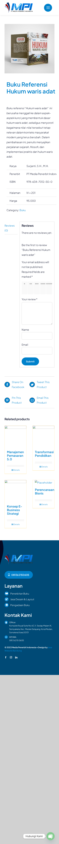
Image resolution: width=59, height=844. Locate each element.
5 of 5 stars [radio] (50, 287)
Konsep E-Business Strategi (14, 509)
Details (17, 470)
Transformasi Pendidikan (44, 453)
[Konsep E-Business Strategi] (15, 491)
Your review (29, 299)
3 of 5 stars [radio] (37, 287)
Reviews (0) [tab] (10, 228)
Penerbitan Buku (19, 593)
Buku (23, 210)
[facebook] (6, 657)
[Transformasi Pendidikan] (43, 436)
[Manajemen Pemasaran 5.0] (15, 436)
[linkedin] (16, 657)
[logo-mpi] (19, 3)
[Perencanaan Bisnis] (43, 482)
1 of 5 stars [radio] (25, 287)
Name (25, 329)
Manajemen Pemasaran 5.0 (15, 455)
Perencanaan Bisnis (44, 491)
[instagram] (11, 657)
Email (25, 344)
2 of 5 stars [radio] (31, 287)
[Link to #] (48, 8)
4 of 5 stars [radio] (43, 287)
